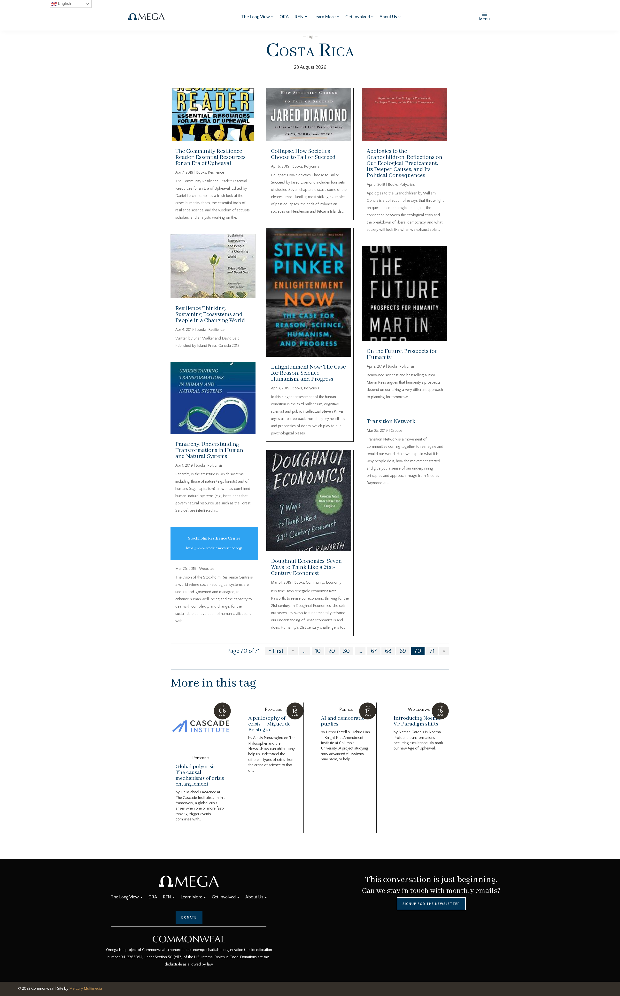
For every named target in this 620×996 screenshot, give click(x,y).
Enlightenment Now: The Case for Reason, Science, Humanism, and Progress (308, 373)
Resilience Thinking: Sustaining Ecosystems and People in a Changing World (210, 314)
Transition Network (391, 421)
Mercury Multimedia (85, 988)
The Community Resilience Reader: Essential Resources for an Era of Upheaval (210, 157)
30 (346, 651)
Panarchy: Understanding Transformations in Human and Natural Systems (209, 450)
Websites (206, 568)
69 (402, 651)
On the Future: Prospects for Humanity (402, 354)
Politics (346, 709)
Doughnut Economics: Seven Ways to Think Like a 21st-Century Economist (306, 567)
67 (374, 651)
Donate (189, 917)
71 (432, 651)
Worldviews (419, 709)
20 (331, 651)
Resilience (216, 172)
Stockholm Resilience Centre (214, 538)
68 (388, 651)
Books (201, 172)
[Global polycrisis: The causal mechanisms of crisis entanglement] (201, 727)
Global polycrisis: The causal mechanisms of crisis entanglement (200, 775)
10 (318, 651)
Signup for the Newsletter (431, 904)
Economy (333, 582)
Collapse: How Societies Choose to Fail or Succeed (303, 154)
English (64, 3)
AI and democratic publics (342, 721)
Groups (397, 430)
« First (275, 651)
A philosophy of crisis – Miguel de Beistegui (269, 724)
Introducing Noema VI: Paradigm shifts (417, 721)
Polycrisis (215, 465)
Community (315, 582)
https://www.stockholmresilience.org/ (214, 548)
